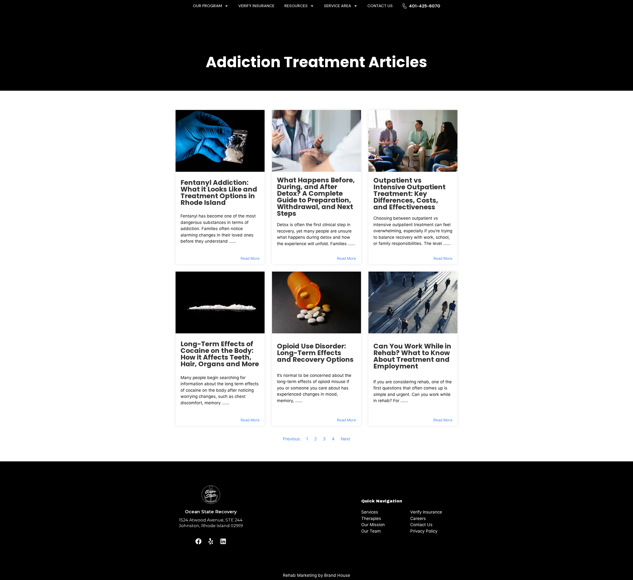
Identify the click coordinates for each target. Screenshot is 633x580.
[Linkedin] (223, 541)
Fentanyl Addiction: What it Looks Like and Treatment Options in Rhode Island (219, 192)
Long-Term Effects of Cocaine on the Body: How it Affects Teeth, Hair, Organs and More (220, 353)
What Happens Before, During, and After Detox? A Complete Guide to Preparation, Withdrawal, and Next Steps (316, 196)
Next (345, 438)
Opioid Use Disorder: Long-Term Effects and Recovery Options (315, 353)
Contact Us (380, 5)
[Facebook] (198, 541)
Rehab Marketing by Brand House (316, 575)
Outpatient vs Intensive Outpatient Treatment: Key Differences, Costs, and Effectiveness (409, 194)
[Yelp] (211, 541)
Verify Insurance (256, 5)
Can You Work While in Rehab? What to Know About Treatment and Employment (412, 356)
